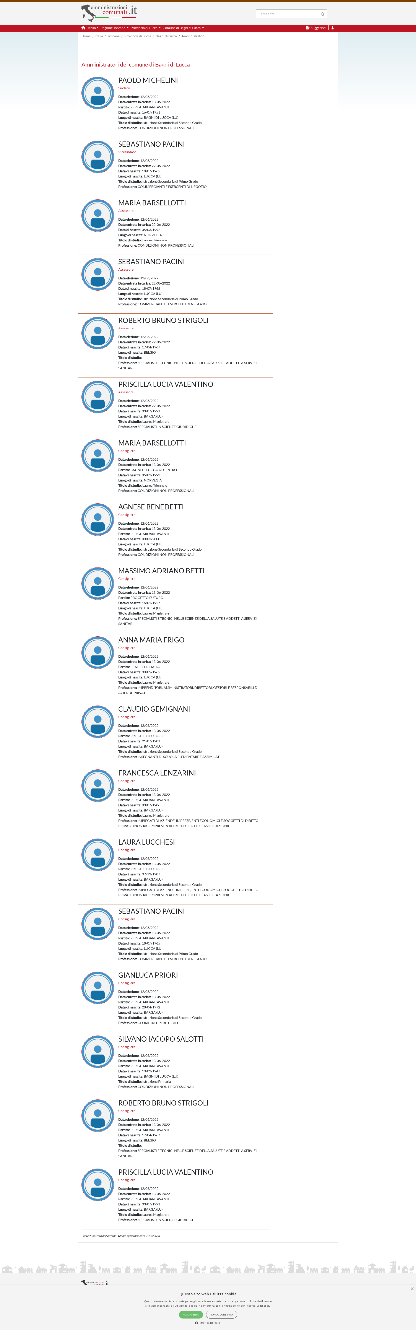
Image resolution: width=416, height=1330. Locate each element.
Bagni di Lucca (166, 36)
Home (86, 36)
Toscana (114, 36)
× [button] (412, 1289)
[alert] (208, 1307)
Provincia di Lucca (137, 36)
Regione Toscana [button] (113, 28)
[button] (208, 1323)
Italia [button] (92, 28)
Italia (99, 36)
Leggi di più (264, 1305)
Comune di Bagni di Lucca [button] (182, 28)
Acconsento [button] (191, 1314)
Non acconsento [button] (221, 1314)
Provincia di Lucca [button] (144, 28)
